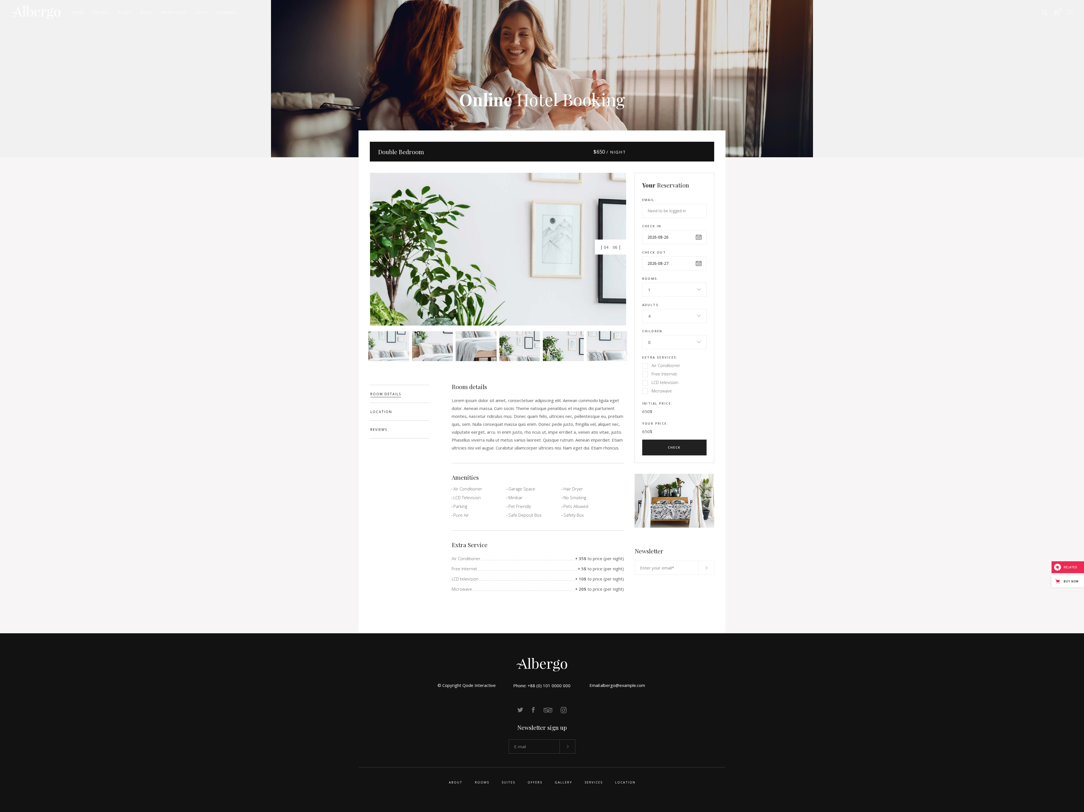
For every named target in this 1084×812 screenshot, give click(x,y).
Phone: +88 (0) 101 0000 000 (542, 685)
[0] (1056, 12)
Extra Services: (660, 357)
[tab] (399, 394)
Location (625, 782)
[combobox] (674, 290)
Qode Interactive (479, 685)
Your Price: (655, 423)
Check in (651, 226)
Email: (649, 200)
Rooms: (650, 278)
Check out (654, 252)
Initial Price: (657, 403)
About (455, 782)
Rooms (482, 782)
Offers (535, 782)
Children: (653, 331)
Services (594, 782)
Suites (508, 782)
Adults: (651, 305)
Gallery (563, 782)
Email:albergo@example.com (617, 685)
